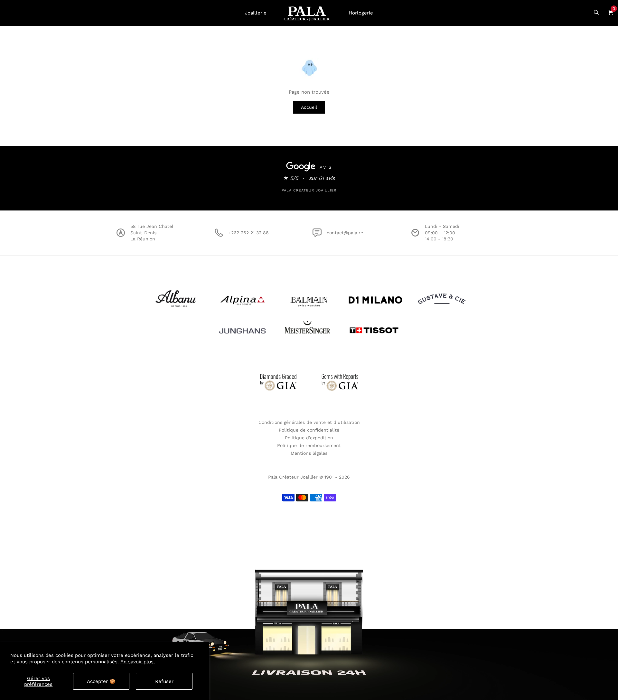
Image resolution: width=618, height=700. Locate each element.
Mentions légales (309, 453)
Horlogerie (361, 13)
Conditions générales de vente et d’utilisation (309, 422)
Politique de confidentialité (309, 430)
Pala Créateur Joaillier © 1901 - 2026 (309, 477)
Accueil (309, 107)
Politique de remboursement (309, 445)
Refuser (164, 681)
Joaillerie (256, 13)
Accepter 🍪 (101, 681)
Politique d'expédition (309, 437)
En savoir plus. (137, 662)
